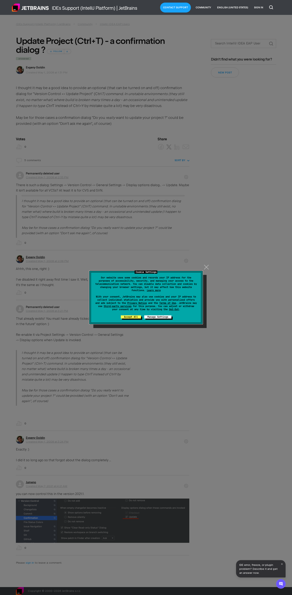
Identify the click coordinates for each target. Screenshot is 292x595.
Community (203, 7)
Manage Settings (157, 317)
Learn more (154, 290)
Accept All (131, 317)
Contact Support (175, 7)
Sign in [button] (258, 7)
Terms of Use (167, 303)
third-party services (117, 306)
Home (30, 8)
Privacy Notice (137, 303)
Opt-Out (174, 309)
